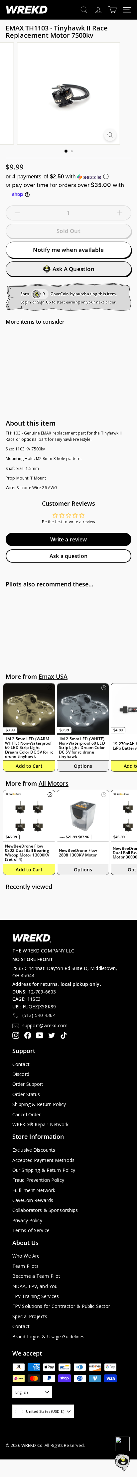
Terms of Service (31, 1230)
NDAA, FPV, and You (35, 1286)
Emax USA (53, 676)
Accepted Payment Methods (43, 1160)
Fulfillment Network (33, 1190)
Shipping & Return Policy (39, 1104)
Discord (20, 1074)
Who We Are (26, 1256)
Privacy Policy (27, 1220)
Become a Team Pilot (36, 1276)
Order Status (26, 1094)
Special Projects (29, 1316)
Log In (25, 302)
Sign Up (44, 302)
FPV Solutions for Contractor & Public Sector (61, 1306)
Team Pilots (25, 1266)
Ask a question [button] (68, 556)
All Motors (53, 783)
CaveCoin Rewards (32, 1200)
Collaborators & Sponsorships (45, 1210)
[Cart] (112, 10)
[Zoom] (110, 135)
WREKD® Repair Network (40, 1124)
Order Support (28, 1084)
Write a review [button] (68, 539)
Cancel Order (26, 1114)
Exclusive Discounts (33, 1150)
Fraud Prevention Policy (38, 1180)
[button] (68, 176)
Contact (21, 1064)
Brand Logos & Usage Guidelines (48, 1336)
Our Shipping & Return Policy (43, 1170)
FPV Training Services (35, 1296)
